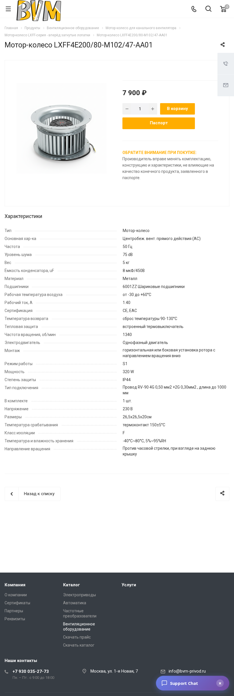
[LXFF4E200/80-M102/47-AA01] (61, 128)
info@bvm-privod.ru (187, 671)
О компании (16, 595)
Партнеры (14, 611)
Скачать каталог (78, 645)
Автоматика (74, 603)
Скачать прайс (77, 637)
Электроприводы (79, 595)
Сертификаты (17, 603)
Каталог (71, 584)
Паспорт (159, 122)
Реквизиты (15, 619)
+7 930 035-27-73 (31, 671)
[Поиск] (208, 9)
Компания (15, 584)
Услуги (129, 584)
